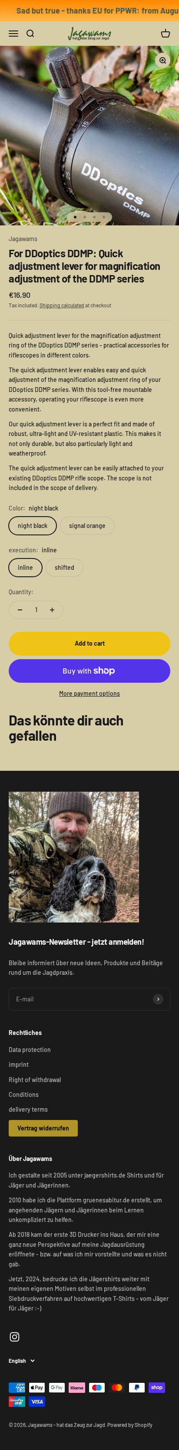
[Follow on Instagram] (14, 1337)
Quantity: (21, 592)
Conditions (24, 1094)
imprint (19, 1064)
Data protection (30, 1049)
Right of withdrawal (35, 1079)
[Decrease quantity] (20, 610)
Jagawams (23, 238)
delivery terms (28, 1109)
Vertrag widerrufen (43, 1128)
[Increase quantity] (52, 610)
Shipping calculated (62, 305)
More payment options (89, 693)
